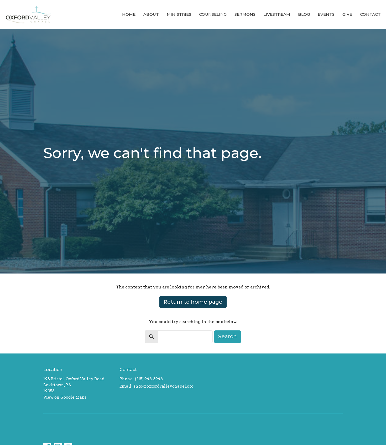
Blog (304, 14)
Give (347, 14)
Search (227, 336)
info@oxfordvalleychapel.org (164, 386)
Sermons (244, 14)
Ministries (179, 14)
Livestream (276, 14)
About (151, 14)
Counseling (213, 14)
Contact (370, 14)
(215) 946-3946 (149, 379)
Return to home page (193, 302)
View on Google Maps (64, 397)
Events (326, 14)
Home (128, 14)
